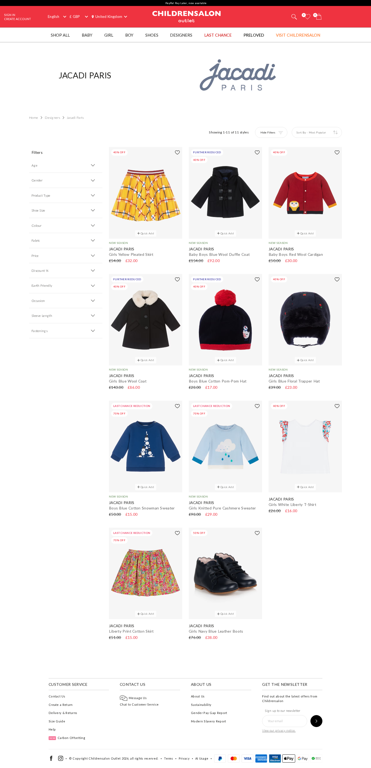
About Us (198, 696)
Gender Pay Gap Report (209, 713)
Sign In (9, 15)
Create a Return (61, 704)
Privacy (184, 758)
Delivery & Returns (63, 713)
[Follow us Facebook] (51, 759)
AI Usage (201, 758)
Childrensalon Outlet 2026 (108, 758)
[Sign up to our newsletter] (316, 721)
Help (52, 729)
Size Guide (57, 721)
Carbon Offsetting (67, 738)
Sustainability (201, 704)
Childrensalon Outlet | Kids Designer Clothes (186, 16)
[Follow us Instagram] (60, 759)
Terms (168, 758)
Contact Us (57, 696)
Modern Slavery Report (208, 721)
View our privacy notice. (278, 730)
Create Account (17, 19)
